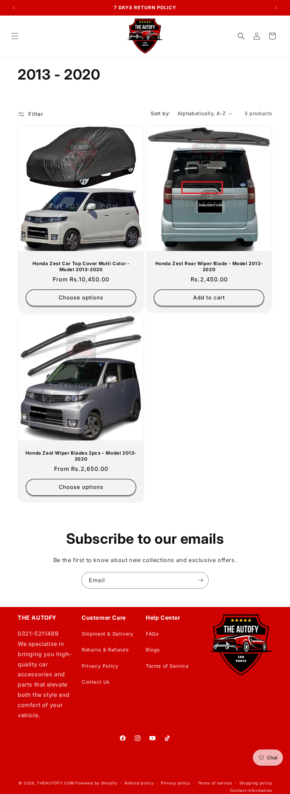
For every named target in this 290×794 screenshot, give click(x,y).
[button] (15, 36)
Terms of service (215, 783)
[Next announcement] (276, 8)
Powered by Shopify (96, 783)
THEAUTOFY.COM (55, 783)
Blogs (153, 650)
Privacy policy (175, 783)
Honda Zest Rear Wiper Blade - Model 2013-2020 (209, 266)
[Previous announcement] (14, 8)
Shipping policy (256, 783)
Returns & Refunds (105, 650)
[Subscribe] (200, 580)
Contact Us (96, 682)
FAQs (152, 634)
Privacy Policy (100, 666)
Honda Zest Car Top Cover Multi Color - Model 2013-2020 (81, 266)
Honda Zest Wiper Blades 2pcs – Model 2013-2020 (81, 456)
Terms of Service (167, 666)
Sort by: (160, 113)
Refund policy (138, 783)
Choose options (81, 297)
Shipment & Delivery (107, 634)
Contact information (251, 790)
